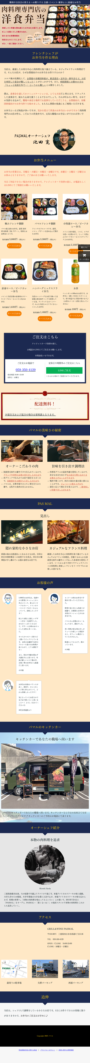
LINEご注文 (64, 370)
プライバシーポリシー (47, 1050)
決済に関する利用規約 (66, 1050)
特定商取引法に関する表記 (28, 1050)
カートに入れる (14, 246)
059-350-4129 (26, 369)
